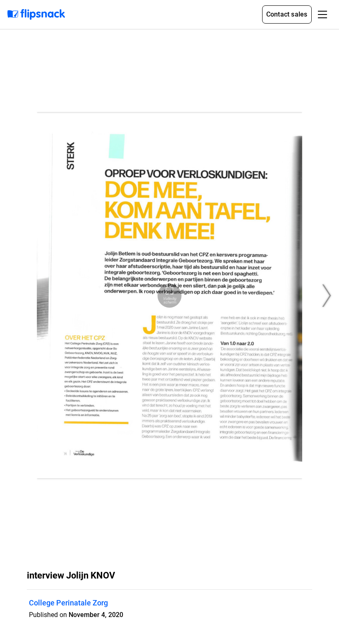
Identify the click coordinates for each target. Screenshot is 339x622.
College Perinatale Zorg (68, 602)
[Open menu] (322, 14)
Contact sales (287, 14)
